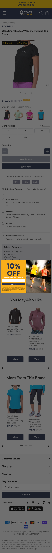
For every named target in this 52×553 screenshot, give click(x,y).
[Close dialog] (49, 262)
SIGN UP (13, 284)
